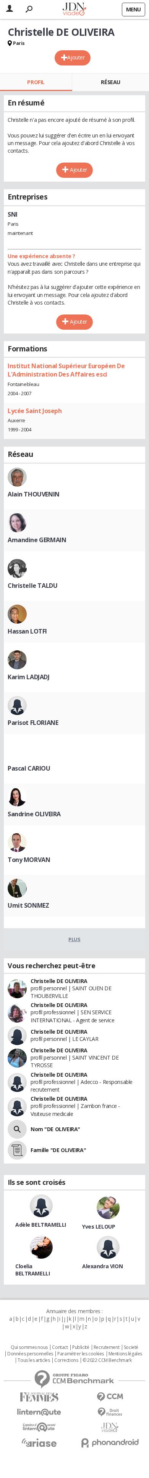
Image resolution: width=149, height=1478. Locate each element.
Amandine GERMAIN (37, 540)
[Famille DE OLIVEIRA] (17, 1150)
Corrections (66, 1360)
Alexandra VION (102, 1266)
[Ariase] (39, 1442)
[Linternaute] (39, 1412)
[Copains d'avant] (39, 1427)
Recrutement (106, 1347)
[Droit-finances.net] (109, 1412)
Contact (60, 1347)
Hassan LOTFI (27, 631)
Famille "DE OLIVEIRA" (58, 1150)
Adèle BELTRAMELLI (40, 1224)
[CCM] (109, 1397)
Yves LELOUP (98, 1226)
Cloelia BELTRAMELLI (32, 1270)
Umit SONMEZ (28, 905)
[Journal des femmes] (39, 1397)
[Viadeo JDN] (109, 1427)
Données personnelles (30, 1354)
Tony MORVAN (29, 860)
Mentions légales (125, 1354)
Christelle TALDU (32, 585)
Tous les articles (34, 1360)
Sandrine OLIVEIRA (34, 814)
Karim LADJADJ (29, 677)
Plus (74, 939)
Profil (35, 82)
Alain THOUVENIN (34, 494)
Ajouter (75, 57)
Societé (131, 1347)
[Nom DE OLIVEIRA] (17, 1129)
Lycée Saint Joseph (35, 411)
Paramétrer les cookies (80, 1354)
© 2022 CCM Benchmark (107, 1360)
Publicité (80, 1347)
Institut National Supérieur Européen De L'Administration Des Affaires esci (66, 370)
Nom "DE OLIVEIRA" (55, 1129)
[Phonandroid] (109, 1443)
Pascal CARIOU (29, 768)
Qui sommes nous (29, 1347)
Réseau (110, 82)
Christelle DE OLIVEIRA (59, 981)
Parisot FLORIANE (33, 722)
